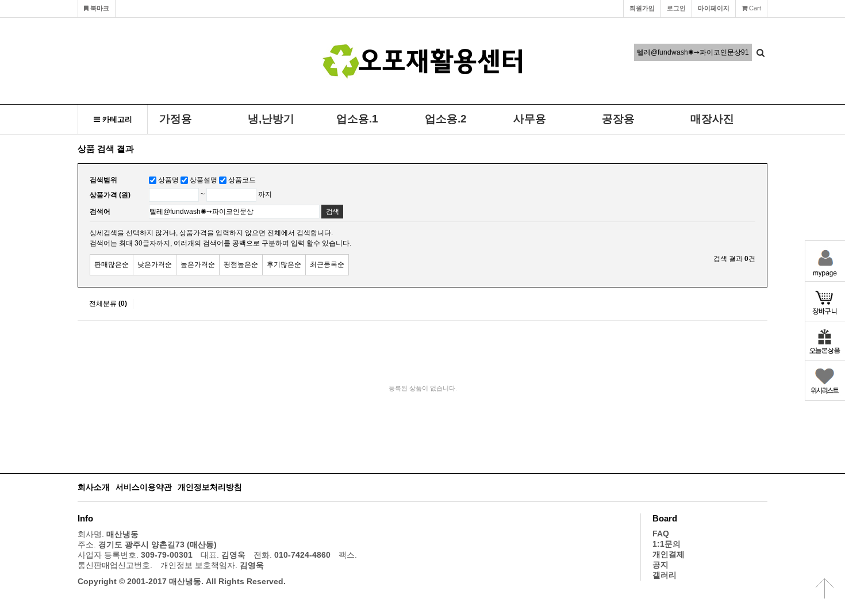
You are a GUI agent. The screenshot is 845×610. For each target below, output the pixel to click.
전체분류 (108, 304)
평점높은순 (241, 264)
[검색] (760, 52)
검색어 (100, 212)
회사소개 (94, 487)
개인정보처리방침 (210, 487)
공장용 (618, 119)
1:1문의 (666, 544)
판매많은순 (111, 264)
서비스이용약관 (144, 487)
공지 (660, 565)
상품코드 (242, 180)
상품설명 (203, 180)
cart (754, 8)
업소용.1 (357, 119)
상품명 (168, 180)
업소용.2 (446, 119)
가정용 (175, 119)
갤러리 (664, 575)
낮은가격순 (154, 264)
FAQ (660, 534)
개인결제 (668, 554)
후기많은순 (284, 264)
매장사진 (712, 119)
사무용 (529, 119)
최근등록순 (327, 264)
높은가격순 (197, 264)
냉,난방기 (271, 119)
